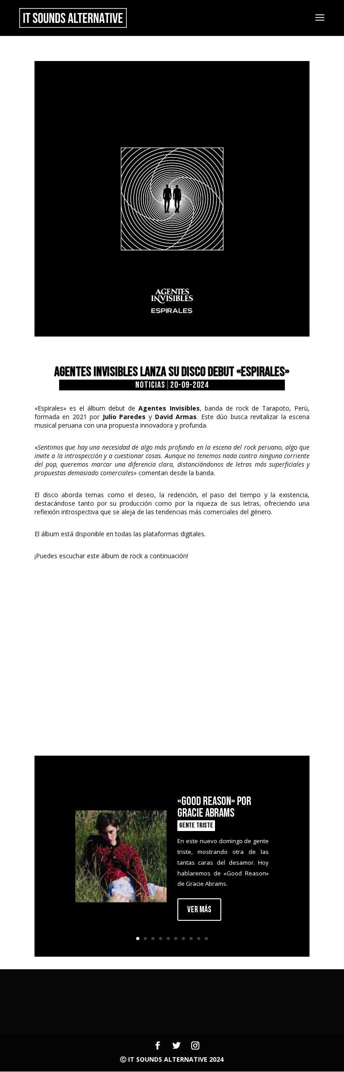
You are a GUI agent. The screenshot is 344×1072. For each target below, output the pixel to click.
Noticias (150, 385)
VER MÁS (199, 909)
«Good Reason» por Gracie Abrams (214, 807)
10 (206, 938)
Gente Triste (196, 825)
